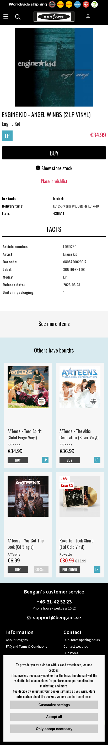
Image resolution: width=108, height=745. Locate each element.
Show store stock (56, 168)
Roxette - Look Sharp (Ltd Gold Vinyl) (76, 543)
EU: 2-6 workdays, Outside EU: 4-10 (76, 206)
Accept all (54, 717)
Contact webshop (76, 646)
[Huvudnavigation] (5, 17)
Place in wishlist (54, 181)
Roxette (66, 554)
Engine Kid (11, 123)
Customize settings (54, 705)
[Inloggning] (88, 17)
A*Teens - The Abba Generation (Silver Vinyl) (79, 434)
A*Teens (14, 444)
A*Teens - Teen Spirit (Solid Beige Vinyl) (25, 434)
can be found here (79, 696)
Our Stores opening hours (81, 640)
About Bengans (17, 640)
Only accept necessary (54, 729)
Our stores (70, 653)
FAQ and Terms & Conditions (26, 646)
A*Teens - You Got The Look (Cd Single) (26, 543)
